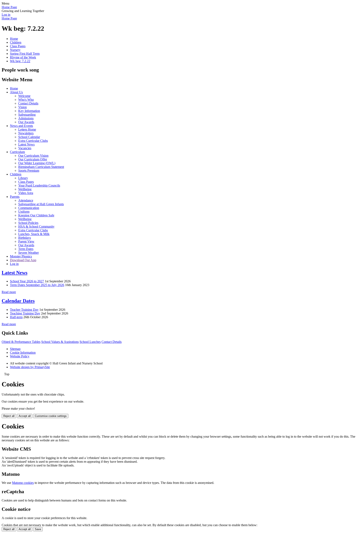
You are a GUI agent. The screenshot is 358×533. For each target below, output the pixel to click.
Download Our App (23, 260)
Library (23, 178)
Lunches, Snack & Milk (34, 234)
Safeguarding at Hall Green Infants (41, 204)
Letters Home (27, 129)
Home (14, 38)
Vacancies (24, 148)
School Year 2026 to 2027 (27, 281)
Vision (22, 107)
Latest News (26, 144)
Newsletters (26, 133)
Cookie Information (23, 352)
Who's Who (26, 99)
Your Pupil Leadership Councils (39, 185)
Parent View (26, 241)
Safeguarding (27, 114)
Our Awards (26, 122)
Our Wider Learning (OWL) (36, 163)
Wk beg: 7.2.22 (20, 61)
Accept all (25, 416)
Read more (9, 292)
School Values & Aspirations (60, 342)
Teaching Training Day (25, 313)
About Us (16, 92)
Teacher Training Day (24, 309)
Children (15, 42)
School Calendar (29, 137)
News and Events (21, 125)
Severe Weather (28, 252)
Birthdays (24, 237)
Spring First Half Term (25, 53)
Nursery (15, 50)
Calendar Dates (18, 301)
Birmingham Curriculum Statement (41, 167)
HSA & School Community (36, 226)
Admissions (26, 118)
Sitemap (15, 349)
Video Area (25, 193)
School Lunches (90, 342)
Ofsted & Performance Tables (21, 342)
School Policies (28, 223)
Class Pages (17, 46)
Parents (14, 196)
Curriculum (17, 152)
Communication (28, 208)
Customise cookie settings (51, 416)
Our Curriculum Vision (33, 155)
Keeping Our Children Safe (36, 215)
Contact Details (28, 103)
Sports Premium (28, 170)
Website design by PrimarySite (30, 367)
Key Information (29, 111)
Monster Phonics (21, 256)
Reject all (9, 416)
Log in (6, 14)
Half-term (16, 317)
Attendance (25, 200)
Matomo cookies (23, 482)
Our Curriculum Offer (32, 159)
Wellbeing (24, 189)
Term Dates (25, 249)
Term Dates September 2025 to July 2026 (37, 285)
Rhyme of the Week (23, 57)
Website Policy (19, 356)
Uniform (23, 211)
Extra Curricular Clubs (33, 140)
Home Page (9, 7)
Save (38, 529)
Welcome (24, 96)
